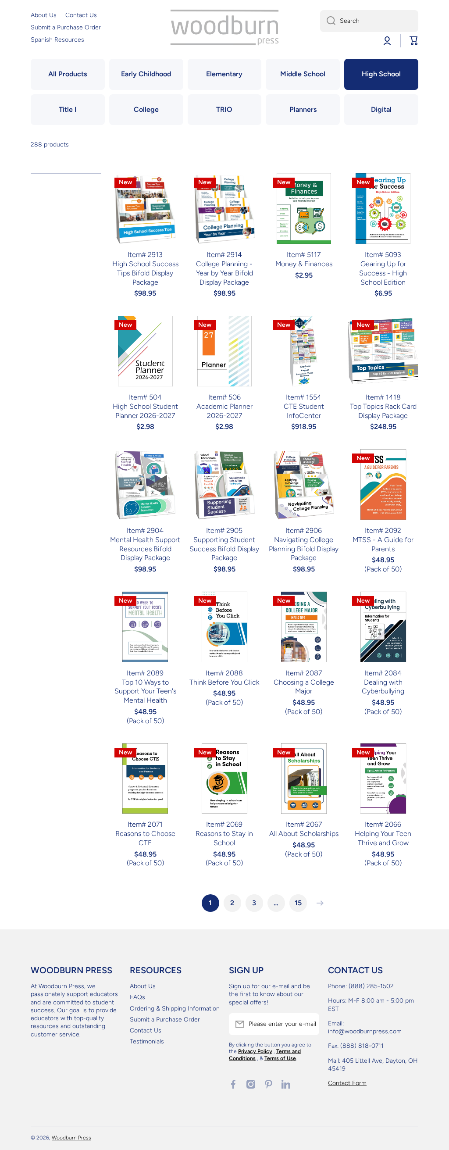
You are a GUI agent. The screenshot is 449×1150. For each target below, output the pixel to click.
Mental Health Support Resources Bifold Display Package (145, 549)
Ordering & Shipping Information (175, 1008)
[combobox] (369, 21)
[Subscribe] (308, 1024)
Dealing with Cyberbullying (383, 687)
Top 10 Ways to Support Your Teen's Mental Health (145, 691)
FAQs (137, 997)
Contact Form (347, 1083)
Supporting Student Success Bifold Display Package (224, 549)
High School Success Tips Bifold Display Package (145, 273)
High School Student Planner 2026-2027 (145, 411)
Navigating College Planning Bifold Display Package (304, 549)
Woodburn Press (71, 1138)
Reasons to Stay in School (224, 838)
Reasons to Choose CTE (145, 838)
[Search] (327, 21)
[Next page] (317, 903)
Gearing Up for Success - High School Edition (383, 273)
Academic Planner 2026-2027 (224, 411)
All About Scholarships (304, 833)
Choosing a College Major (304, 687)
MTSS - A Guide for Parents (383, 544)
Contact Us (145, 1030)
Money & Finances (303, 264)
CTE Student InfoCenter (304, 411)
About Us (143, 986)
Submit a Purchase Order (165, 1019)
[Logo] (224, 27)
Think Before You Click (224, 682)
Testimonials (147, 1041)
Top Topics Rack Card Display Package (383, 411)
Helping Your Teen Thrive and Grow (383, 838)
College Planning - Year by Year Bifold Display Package (224, 273)
